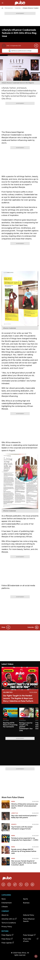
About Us (5, 915)
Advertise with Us (8, 919)
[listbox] (20, 721)
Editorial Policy (28, 915)
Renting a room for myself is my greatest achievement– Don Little (26, 726)
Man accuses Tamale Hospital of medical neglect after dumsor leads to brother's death (24, 863)
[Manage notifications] (35, 956)
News (13, 801)
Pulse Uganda (7, 943)
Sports (13, 824)
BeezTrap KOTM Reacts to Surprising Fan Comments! (10, 725)
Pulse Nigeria (6, 935)
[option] (10, 721)
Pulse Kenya (6, 939)
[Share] (36, 46)
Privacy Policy (7, 927)
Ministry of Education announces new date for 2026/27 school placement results (24, 806)
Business (26, 903)
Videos (21, 719)
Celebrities (18, 8)
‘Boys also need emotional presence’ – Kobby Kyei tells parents (24, 816)
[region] (20, 721)
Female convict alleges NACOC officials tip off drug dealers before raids (23, 851)
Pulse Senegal (28, 935)
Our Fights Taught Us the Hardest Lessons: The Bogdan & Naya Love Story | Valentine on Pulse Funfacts (18, 698)
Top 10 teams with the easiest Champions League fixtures (21, 828)
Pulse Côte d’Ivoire (27, 940)
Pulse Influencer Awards (29, 920)
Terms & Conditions (9, 923)
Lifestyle (14, 813)
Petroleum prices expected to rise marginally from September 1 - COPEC (24, 839)
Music (5, 719)
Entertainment (9, 8)
